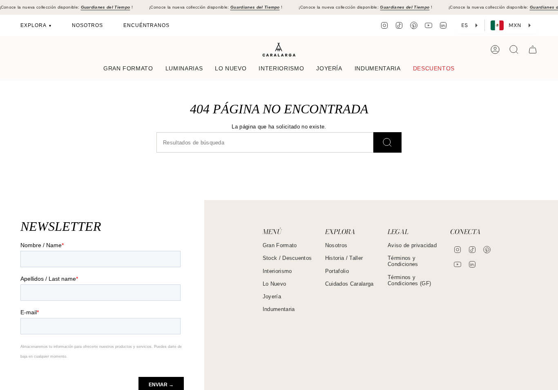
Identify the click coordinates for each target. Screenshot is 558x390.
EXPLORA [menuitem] (34, 25)
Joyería (272, 296)
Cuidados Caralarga (349, 284)
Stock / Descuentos (287, 258)
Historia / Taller (344, 258)
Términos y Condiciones (403, 261)
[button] (128, 69)
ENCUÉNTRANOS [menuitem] (146, 25)
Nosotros (336, 245)
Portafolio (337, 271)
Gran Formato (280, 245)
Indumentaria (279, 309)
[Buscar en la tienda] (387, 142)
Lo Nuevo (274, 284)
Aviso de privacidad (412, 245)
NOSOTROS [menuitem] (87, 25)
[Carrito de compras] (532, 49)
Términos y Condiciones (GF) (409, 280)
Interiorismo (277, 271)
